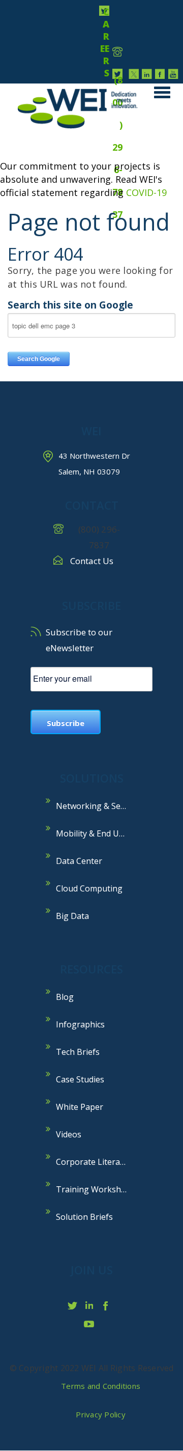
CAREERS (104, 11)
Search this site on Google (70, 305)
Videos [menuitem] (68, 1134)
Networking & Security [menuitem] (96, 806)
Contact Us (91, 561)
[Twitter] (134, 74)
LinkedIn (91, 1305)
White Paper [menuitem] (79, 1106)
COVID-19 (146, 192)
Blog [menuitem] (65, 996)
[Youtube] (173, 74)
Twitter (73, 1305)
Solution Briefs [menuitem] (84, 1216)
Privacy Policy (101, 1414)
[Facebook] (160, 74)
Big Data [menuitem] (72, 916)
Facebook (109, 1305)
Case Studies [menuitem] (80, 1079)
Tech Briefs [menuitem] (78, 1051)
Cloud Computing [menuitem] (89, 888)
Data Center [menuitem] (79, 861)
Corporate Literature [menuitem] (96, 1161)
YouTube (91, 1323)
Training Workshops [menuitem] (95, 1189)
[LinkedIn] (147, 74)
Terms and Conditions (100, 1386)
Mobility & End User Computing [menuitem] (96, 833)
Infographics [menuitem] (80, 1024)
